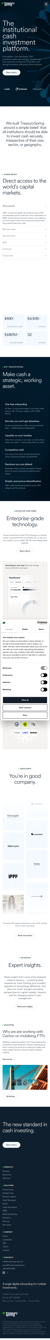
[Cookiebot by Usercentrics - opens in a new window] (37, 622)
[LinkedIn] (4, 1252)
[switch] (44, 675)
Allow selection (25, 708)
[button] (46, 4)
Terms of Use (8, 1280)
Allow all (25, 700)
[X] (7, 1252)
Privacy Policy (34, 1280)
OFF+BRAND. (14, 1277)
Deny (25, 715)
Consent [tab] (8, 629)
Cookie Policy (20, 1280)
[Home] (8, 4)
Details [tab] (25, 629)
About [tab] (41, 629)
